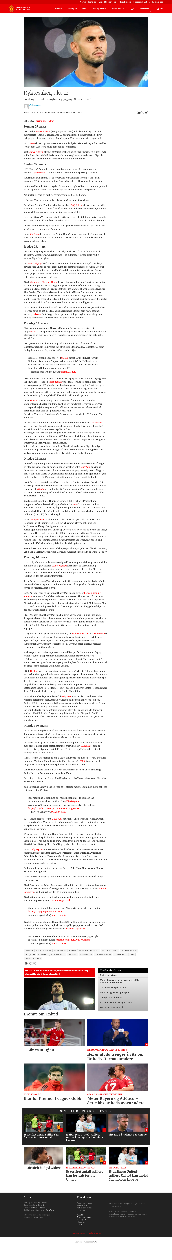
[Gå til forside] (19, 9)
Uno (84, 9)
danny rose (60, 951)
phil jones (30, 955)
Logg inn (132, 9)
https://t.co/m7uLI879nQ (68, 940)
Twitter (80, 1215)
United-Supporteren (107, 2)
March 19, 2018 (58, 812)
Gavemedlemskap (88, 2)
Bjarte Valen (50, 1210)
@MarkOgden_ (72, 801)
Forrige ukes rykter (44, 121)
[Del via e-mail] (146, 112)
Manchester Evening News (43, 282)
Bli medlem (144, 9)
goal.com (36, 314)
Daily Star (66, 696)
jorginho (72, 955)
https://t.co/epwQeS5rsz (40, 911)
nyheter (42, 955)
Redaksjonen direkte (84, 1208)
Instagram (82, 1219)
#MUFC (64, 358)
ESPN (32, 143)
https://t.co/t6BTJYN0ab (40, 808)
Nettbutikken (118, 9)
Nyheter (58, 9)
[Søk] (158, 9)
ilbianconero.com (80, 633)
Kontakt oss (157, 2)
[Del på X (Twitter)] (142, 112)
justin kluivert (57, 955)
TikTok (80, 1224)
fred (132, 955)
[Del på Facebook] (139, 112)
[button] (28, 1125)
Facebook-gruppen (85, 1217)
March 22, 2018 (68, 372)
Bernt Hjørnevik (38, 1205)
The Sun (34, 400)
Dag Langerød (42, 1203)
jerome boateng (103, 955)
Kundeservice (82, 1205)
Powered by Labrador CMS (86, 1242)
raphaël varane (129, 951)
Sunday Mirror (36, 152)
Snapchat (81, 1222)
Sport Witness (55, 382)
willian (73, 951)
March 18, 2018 (59, 915)
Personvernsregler (78, 1233)
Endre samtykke (95, 1233)
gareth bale (120, 955)
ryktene (29, 951)
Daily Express (37, 849)
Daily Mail (57, 819)
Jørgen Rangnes (39, 1207)
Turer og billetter (99, 9)
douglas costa (43, 951)
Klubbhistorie (125, 2)
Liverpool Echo (37, 519)
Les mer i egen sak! (60, 900)
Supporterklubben (142, 2)
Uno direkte (81, 1210)
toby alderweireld (89, 951)
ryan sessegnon (110, 951)
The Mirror (96, 422)
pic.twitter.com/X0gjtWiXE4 (66, 808)
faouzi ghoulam (33, 958)
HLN (74, 504)
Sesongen (72, 9)
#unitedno (58, 911)
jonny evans (86, 955)
